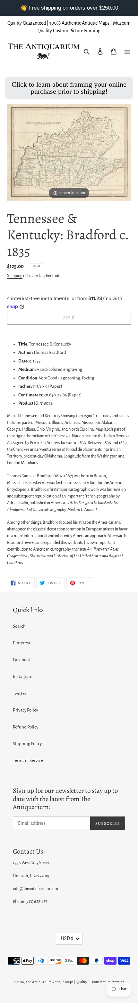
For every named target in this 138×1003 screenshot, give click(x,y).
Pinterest (21, 643)
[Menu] (127, 52)
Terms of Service (28, 760)
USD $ (67, 938)
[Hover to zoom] (69, 151)
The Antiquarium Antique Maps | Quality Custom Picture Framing (75, 982)
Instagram (22, 676)
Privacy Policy (25, 710)
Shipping (14, 276)
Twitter (19, 693)
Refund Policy (25, 727)
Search (19, 626)
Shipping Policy (27, 743)
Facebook (22, 659)
